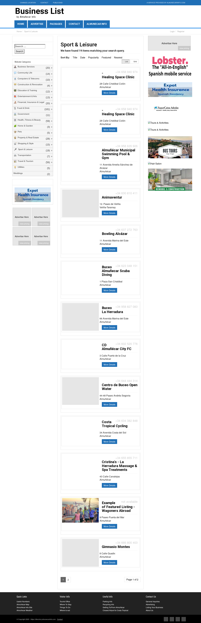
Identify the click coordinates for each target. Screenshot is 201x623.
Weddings (18, 173)
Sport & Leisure (31, 31)
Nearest (118, 57)
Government (23, 114)
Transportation (24, 155)
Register (180, 31)
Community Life (24, 72)
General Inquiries (153, 601)
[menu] (32, 120)
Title (75, 57)
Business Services (26, 66)
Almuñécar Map (23, 604)
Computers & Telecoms (28, 78)
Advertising (150, 604)
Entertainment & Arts (27, 96)
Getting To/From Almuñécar (113, 607)
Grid (135, 61)
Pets (19, 131)
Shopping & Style (25, 143)
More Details (109, 92)
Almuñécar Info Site (24, 607)
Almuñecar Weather (25, 610)
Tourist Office (65, 601)
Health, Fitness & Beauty (29, 120)
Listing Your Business (154, 607)
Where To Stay (65, 604)
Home (19, 31)
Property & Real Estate (28, 137)
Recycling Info (108, 604)
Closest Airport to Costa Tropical (115, 610)
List (126, 61)
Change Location (28, 2)
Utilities (20, 167)
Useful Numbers (23, 601)
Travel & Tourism (25, 161)
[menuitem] (33, 68)
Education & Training (27, 90)
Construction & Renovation (30, 84)
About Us (149, 610)
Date (82, 57)
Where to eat (65, 610)
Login (172, 31)
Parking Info (107, 601)
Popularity (93, 57)
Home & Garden (25, 126)
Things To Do (65, 607)
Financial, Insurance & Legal (30, 102)
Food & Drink (23, 108)
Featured (106, 57)
